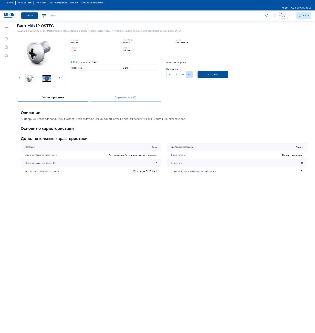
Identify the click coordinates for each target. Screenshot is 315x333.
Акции (285, 8)
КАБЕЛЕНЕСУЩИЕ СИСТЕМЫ (31, 31)
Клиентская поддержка (92, 3)
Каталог (30, 15)
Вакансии (74, 3)
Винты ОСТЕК (174, 31)
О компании (40, 3)
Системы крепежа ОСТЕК (153, 31)
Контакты (9, 3)
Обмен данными (24, 3)
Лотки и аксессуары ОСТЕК (125, 31)
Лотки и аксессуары (100, 31)
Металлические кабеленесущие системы (67, 31)
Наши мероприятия (58, 3)
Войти (306, 15)
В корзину (213, 74)
